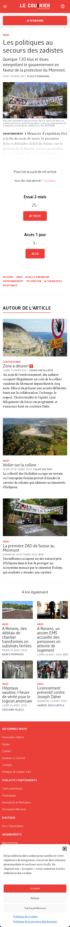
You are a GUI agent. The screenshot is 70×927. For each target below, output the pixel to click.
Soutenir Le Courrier (13, 758)
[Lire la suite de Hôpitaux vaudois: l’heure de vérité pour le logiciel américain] (17, 669)
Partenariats (9, 795)
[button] (64, 848)
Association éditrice (13, 737)
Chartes (6, 751)
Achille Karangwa (37, 277)
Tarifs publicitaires (12, 788)
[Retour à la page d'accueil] (35, 6)
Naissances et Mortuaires (16, 802)
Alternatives (53, 281)
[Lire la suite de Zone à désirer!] (35, 337)
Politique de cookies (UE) (16, 772)
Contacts (7, 765)
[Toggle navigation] (5, 6)
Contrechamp (12, 362)
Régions (8, 277)
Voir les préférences (35, 908)
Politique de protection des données (35, 922)
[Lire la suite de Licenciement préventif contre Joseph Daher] (52, 669)
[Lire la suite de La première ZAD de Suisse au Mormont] (35, 517)
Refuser (35, 898)
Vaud (6, 35)
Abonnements (10, 843)
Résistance (10, 285)
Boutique (8, 818)
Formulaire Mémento (14, 809)
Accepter (35, 888)
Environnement (13, 281)
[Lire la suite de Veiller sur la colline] (35, 436)
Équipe (6, 744)
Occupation (33, 281)
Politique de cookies (25, 916)
